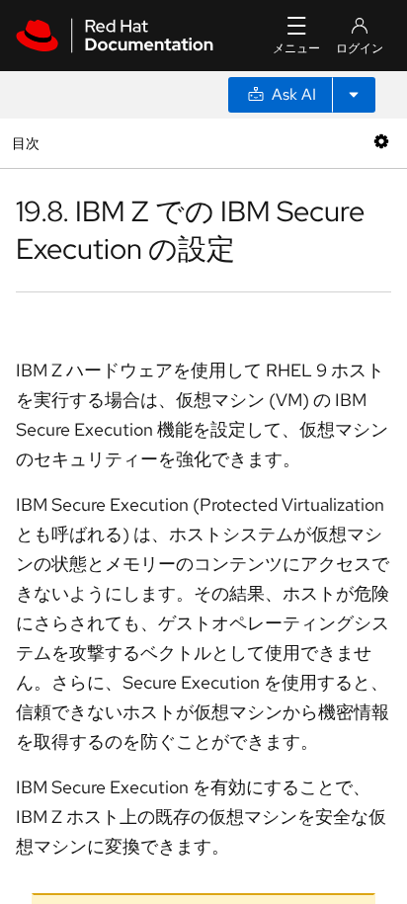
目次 (28, 142)
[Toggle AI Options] (353, 95)
